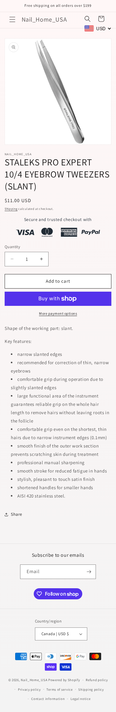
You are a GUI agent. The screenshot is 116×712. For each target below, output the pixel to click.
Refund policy (97, 680)
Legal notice (80, 699)
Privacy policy (29, 689)
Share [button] (16, 514)
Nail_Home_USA (34, 680)
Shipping (11, 209)
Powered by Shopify (64, 680)
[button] (12, 19)
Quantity (12, 246)
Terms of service (59, 689)
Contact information (48, 699)
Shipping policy (91, 689)
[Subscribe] (89, 571)
